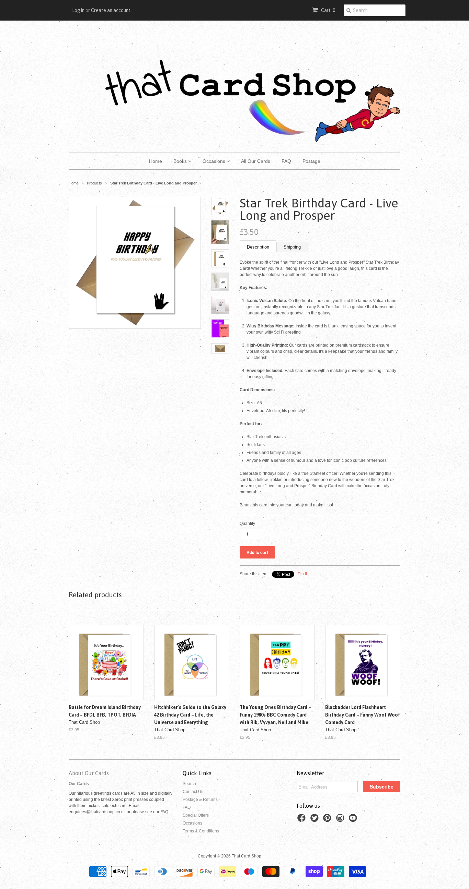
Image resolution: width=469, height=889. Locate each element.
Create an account (110, 10)
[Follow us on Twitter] (315, 820)
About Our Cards (89, 773)
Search (189, 783)
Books (180, 161)
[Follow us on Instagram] (341, 820)
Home (155, 161)
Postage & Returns (200, 799)
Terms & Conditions (201, 831)
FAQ (286, 161)
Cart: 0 (327, 10)
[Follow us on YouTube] (354, 820)
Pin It (302, 574)
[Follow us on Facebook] (302, 820)
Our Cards (79, 783)
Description (258, 247)
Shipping (292, 247)
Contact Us (193, 791)
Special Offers (196, 815)
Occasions (215, 161)
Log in (78, 10)
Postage (311, 161)
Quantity (247, 523)
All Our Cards (255, 161)
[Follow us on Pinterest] (328, 820)
